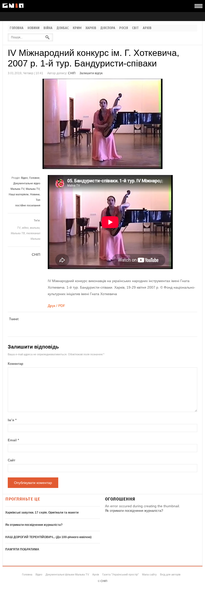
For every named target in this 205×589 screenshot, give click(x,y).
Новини (34, 28)
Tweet (13, 319)
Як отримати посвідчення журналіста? (33, 525)
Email (13, 440)
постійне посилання (27, 205)
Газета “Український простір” (120, 574)
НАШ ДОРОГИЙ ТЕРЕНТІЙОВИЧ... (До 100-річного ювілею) (48, 537)
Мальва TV (33, 188)
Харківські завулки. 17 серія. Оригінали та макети (41, 512)
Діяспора (107, 28)
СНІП (72, 73)
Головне (34, 177)
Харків (91, 28)
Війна (48, 28)
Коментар (15, 364)
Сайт (11, 460)
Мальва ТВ (18, 233)
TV (18, 227)
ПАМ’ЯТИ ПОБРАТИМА (22, 549)
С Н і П (13, 5)
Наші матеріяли (18, 194)
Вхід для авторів (170, 574)
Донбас (62, 28)
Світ (135, 28)
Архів (147, 28)
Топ (38, 199)
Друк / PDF (56, 306)
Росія (123, 28)
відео (25, 227)
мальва (35, 227)
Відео (24, 177)
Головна (17, 28)
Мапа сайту (149, 574)
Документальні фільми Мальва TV (67, 574)
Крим (77, 28)
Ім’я (12, 420)
